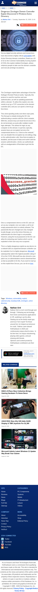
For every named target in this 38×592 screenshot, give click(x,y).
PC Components (23, 491)
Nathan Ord (15, 308)
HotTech (4, 529)
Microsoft (31, 251)
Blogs (3, 500)
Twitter (7, 539)
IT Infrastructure (23, 500)
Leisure (20, 503)
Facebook (8, 542)
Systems (20, 494)
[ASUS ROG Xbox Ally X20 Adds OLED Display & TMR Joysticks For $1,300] (19, 409)
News (11, 8)
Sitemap (4, 506)
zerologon (24, 301)
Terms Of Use (19, 591)
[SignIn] (4, 2)
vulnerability (27, 56)
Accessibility (22, 515)
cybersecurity (5, 301)
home (3, 8)
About (3, 515)
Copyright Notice (31, 588)
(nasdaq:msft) (15, 301)
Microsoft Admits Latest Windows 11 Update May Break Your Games (18, 452)
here (31, 263)
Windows (9, 298)
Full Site (4, 503)
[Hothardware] (19, 3)
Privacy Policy (6, 526)
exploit (24, 298)
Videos (20, 506)
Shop (19, 518)
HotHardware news (29, 353)
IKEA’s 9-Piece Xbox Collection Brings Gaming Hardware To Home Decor (16, 392)
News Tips (5, 521)
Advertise (4, 518)
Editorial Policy (23, 521)
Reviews (4, 494)
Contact (4, 524)
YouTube (8, 544)
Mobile (20, 497)
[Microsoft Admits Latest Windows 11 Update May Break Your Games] (19, 439)
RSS (6, 547)
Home (3, 491)
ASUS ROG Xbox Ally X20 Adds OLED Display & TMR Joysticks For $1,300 (16, 422)
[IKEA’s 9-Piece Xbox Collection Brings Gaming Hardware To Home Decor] (19, 379)
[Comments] (18, 25)
